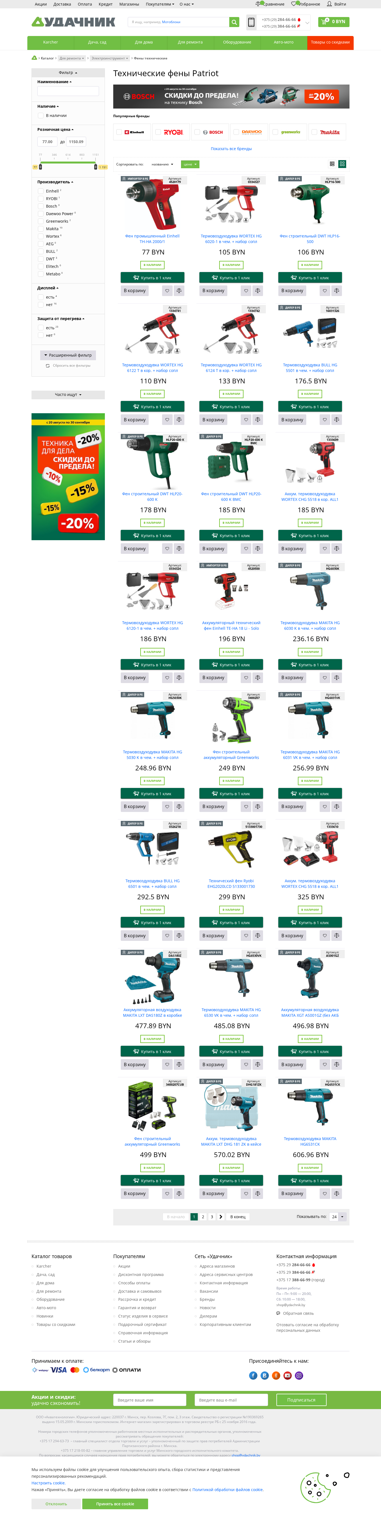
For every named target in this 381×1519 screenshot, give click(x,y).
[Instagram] (299, 1375)
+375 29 (293, 1264)
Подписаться (301, 1400)
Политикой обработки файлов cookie (227, 1489)
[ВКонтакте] (265, 1375)
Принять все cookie (115, 1503)
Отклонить (56, 1503)
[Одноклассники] (276, 1375)
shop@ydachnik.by (246, 1455)
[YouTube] (287, 1375)
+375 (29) (279, 19)
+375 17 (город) (300, 1279)
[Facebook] (253, 1375)
